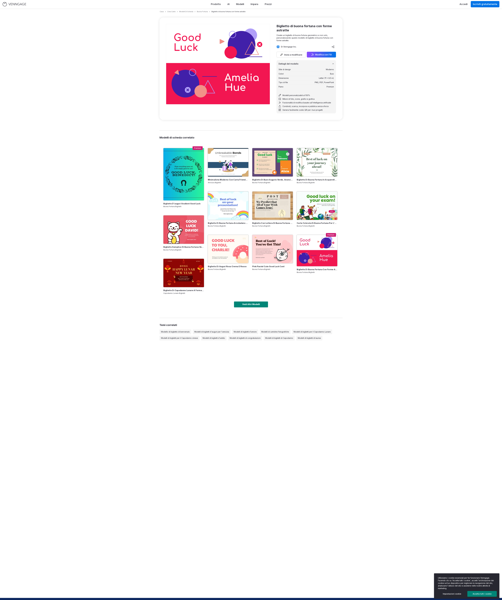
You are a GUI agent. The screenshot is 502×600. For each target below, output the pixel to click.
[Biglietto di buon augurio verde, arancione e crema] (272, 162)
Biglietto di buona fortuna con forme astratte (317, 269)
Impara (254, 4)
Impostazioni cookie (452, 594)
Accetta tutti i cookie (482, 594)
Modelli (240, 4)
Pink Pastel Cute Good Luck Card (268, 266)
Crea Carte (171, 12)
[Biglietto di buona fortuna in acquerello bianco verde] (317, 162)
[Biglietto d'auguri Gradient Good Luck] (183, 174)
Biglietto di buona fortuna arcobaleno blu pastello (228, 223)
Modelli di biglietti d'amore (245, 332)
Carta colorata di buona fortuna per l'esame (317, 223)
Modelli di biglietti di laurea (309, 338)
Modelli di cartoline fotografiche (275, 332)
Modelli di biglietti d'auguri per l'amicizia (211, 332)
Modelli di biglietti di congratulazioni (245, 338)
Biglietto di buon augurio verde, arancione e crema (272, 180)
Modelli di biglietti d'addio (214, 338)
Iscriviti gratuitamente (485, 4)
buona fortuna (202, 12)
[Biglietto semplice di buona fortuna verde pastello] (183, 229)
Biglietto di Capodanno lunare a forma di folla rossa (183, 290)
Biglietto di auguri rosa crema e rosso (227, 266)
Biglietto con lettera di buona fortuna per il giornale (272, 223)
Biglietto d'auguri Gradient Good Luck (181, 203)
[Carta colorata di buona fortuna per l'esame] (317, 206)
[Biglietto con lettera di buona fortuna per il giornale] (272, 206)
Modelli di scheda (186, 12)
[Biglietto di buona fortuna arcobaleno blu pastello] (228, 206)
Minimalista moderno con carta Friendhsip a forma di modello (228, 180)
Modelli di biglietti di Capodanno (279, 338)
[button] (291, 54)
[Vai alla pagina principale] (14, 4)
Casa (162, 12)
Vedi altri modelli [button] (251, 304)
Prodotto (216, 4)
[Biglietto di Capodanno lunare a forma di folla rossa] (183, 273)
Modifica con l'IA (323, 54)
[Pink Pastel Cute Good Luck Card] (272, 249)
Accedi (463, 4)
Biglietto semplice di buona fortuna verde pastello (183, 247)
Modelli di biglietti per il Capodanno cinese (179, 338)
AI (228, 4)
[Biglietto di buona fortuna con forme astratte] (317, 250)
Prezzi (268, 4)
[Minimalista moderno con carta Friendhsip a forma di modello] (228, 162)
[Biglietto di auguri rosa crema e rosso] (228, 249)
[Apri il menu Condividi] (333, 47)
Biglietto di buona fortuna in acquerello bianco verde (317, 180)
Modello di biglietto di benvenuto (175, 332)
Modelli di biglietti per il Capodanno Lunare (312, 332)
